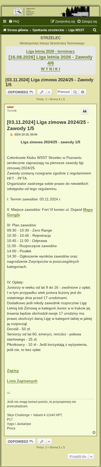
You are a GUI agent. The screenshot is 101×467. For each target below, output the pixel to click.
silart (10, 107)
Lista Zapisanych (22, 381)
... (8, 391)
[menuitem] (14, 21)
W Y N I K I (50, 69)
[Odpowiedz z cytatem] (84, 111)
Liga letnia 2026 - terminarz (50, 51)
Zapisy (13, 370)
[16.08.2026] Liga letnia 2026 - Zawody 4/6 (50, 60)
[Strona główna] (50, 11)
